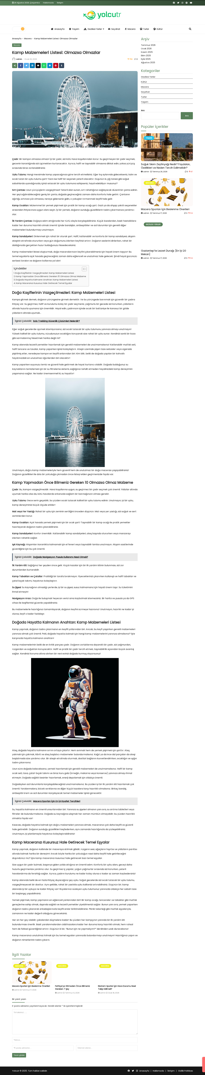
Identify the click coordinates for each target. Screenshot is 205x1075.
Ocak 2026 (146, 48)
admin (19, 59)
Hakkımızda (48, 2)
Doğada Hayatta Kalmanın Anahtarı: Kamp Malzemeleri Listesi (47, 279)
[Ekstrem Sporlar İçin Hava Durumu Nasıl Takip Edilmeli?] (118, 972)
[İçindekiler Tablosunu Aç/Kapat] (83, 269)
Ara (142, 110)
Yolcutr (15, 1070)
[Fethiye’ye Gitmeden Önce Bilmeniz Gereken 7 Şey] (75, 972)
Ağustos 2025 (148, 62)
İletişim (60, 2)
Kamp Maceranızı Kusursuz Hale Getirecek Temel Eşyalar (44, 283)
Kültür (160, 29)
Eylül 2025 (146, 59)
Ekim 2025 (146, 55)
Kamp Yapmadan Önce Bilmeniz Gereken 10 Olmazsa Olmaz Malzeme (51, 276)
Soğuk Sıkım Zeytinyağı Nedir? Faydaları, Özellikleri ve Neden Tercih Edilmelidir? (165, 165)
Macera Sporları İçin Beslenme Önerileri (31, 986)
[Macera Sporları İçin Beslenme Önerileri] (32, 972)
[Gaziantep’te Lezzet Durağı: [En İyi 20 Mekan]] (167, 234)
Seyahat (115, 29)
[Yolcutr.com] (102, 15)
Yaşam (75, 29)
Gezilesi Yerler (95, 29)
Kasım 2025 (147, 52)
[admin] (13, 59)
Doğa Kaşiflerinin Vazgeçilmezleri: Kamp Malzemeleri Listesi (44, 273)
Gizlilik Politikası (185, 1070)
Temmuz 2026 (148, 45)
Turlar (146, 29)
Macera (131, 29)
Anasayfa (59, 29)
